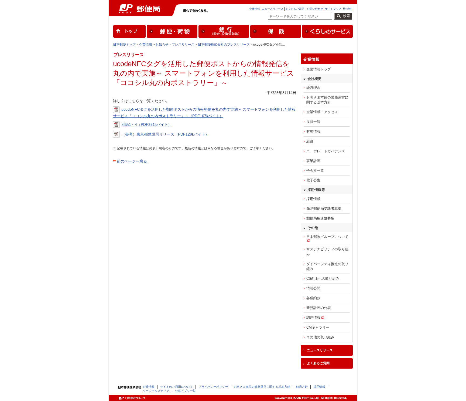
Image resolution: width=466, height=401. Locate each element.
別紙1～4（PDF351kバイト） (146, 124)
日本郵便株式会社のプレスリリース (224, 44)
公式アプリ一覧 (185, 390)
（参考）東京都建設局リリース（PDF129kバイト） (165, 134)
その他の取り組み (320, 337)
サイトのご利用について (176, 386)
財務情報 (313, 131)
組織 (309, 141)
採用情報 (313, 199)
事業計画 (313, 161)
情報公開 (313, 288)
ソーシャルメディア (156, 390)
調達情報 (313, 317)
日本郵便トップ (124, 44)
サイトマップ (333, 8)
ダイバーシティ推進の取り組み (327, 266)
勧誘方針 (302, 386)
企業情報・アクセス (322, 112)
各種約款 (313, 298)
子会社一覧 (315, 171)
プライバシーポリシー (213, 386)
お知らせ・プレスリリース (175, 44)
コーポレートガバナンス (325, 151)
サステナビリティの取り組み (327, 251)
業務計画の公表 (318, 308)
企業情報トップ (318, 69)
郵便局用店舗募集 (320, 218)
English (347, 8)
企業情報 (254, 8)
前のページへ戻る (132, 161)
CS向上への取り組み (322, 279)
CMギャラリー (317, 327)
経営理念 (313, 88)
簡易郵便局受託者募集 (323, 209)
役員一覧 (313, 122)
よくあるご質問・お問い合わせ (304, 8)
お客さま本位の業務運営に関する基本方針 (327, 99)
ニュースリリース (272, 8)
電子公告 (313, 180)
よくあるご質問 (318, 363)
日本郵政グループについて (327, 237)
